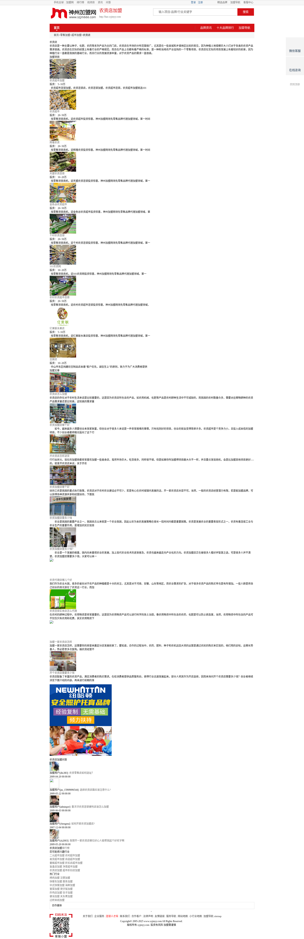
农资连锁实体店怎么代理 (63, 611)
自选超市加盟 (72, 859)
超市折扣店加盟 (71, 870)
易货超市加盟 (57, 859)
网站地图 (183, 916)
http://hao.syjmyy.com (110, 16)
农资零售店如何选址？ (81, 772)
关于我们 (88, 916)
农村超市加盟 (72, 855)
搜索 (246, 11)
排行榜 (80, 2)
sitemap (217, 916)
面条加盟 (68, 881)
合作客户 (136, 916)
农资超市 (55, 111)
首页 (57, 27)
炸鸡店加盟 (56, 892)
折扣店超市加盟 (74, 863)
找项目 (91, 2)
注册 (200, 2)
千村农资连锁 (57, 235)
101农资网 (55, 266)
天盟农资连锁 (57, 173)
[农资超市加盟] (152, 100)
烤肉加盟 (55, 877)
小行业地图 (195, 916)
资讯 (100, 2)
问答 (108, 2)
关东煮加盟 (66, 896)
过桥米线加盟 (57, 900)
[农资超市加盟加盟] (152, 69)
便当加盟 (55, 896)
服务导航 (171, 916)
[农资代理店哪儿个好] (152, 568)
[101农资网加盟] (152, 255)
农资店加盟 (56, 870)
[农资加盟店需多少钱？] (152, 537)
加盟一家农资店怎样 (61, 642)
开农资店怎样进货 (59, 456)
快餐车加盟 (56, 881)
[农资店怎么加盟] (152, 382)
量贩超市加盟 (57, 863)
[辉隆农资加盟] (152, 131)
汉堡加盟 (65, 877)
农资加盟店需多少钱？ (62, 549)
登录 (193, 2)
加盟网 (70, 2)
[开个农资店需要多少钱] (152, 661)
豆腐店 (53, 359)
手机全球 (59, 2)
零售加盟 (65, 35)
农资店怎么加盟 (58, 394)
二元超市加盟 (57, 855)
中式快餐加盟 (57, 885)
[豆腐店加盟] (152, 348)
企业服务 (99, 916)
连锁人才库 (112, 916)
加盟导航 (235, 2)
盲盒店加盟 (56, 866)
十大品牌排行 (225, 27)
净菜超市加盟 (70, 866)
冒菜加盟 (55, 889)
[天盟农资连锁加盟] (152, 162)
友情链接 (160, 916)
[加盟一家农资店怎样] (152, 630)
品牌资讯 (206, 27)
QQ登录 (210, 2)
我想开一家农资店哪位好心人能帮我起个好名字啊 (97, 840)
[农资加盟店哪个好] (152, 413)
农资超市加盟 (57, 80)
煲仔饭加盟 (66, 889)
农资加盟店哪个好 (59, 425)
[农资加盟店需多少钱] (152, 506)
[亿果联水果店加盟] (152, 317)
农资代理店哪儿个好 (61, 580)
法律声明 (148, 916)
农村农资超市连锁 (59, 297)
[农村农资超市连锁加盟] (152, 286)
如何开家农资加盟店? (83, 823)
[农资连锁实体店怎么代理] (152, 599)
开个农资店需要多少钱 (62, 673)
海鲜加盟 (70, 885)
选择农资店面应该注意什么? (95, 789)
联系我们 (125, 916)
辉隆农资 (55, 142)
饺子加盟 (68, 892)
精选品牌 (222, 2)
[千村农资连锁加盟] (152, 224)
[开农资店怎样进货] (152, 444)
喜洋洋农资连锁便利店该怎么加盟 (90, 806)
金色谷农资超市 (58, 204)
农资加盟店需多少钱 (61, 518)
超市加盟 (76, 35)
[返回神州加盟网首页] (73, 13)
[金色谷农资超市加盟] (152, 193)
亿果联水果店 (57, 328)
